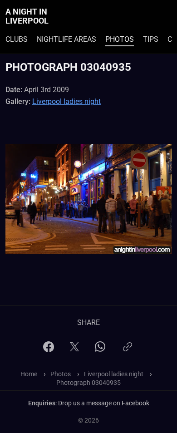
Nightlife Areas (66, 39)
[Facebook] (48, 349)
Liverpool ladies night (66, 101)
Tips (150, 39)
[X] (74, 349)
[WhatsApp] (100, 349)
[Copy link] (127, 350)
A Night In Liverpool (27, 16)
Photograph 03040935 (88, 382)
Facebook (135, 403)
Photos (119, 39)
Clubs (16, 39)
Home (28, 374)
